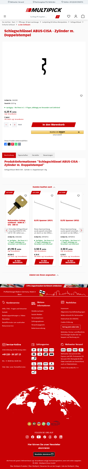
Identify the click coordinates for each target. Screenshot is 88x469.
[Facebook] (32, 437)
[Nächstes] (81, 230)
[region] (44, 66)
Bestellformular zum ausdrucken (13, 322)
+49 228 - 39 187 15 (11, 354)
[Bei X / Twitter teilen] (9, 144)
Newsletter (6, 319)
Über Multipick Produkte (18, 466)
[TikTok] (44, 437)
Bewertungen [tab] (48, 155)
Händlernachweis (37, 311)
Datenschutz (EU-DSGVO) (69, 319)
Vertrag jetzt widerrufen (70, 327)
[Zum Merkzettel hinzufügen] (81, 95)
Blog (77, 466)
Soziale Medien (36, 314)
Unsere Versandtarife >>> (70, 368)
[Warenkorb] (83, 16)
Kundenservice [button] (12, 303)
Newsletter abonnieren (43, 454)
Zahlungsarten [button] (42, 344)
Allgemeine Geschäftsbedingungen (73, 312)
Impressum (65, 308)
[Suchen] (57, 16)
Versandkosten (39, 461)
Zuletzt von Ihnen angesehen (42, 275)
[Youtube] (39, 437)
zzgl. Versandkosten (10, 114)
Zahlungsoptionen (37, 321)
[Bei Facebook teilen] (5, 144)
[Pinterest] (55, 437)
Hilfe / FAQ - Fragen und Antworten (14, 309)
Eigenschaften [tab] (23, 155)
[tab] (9, 155)
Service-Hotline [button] (13, 344)
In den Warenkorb (18, 262)
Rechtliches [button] (71, 303)
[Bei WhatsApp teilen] (16, 144)
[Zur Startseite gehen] (44, 10)
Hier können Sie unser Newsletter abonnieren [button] (44, 446)
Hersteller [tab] (35, 155)
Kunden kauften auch (42, 187)
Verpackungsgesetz (38, 325)
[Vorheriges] (6, 230)
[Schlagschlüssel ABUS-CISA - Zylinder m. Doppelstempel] (44, 66)
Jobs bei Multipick (68, 466)
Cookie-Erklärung (67, 322)
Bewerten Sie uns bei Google (50, 466)
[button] (57, 133)
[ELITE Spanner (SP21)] (44, 205)
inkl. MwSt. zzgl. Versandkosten (14, 119)
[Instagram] (27, 437)
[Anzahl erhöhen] (14, 124)
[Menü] (5, 16)
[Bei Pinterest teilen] (12, 144)
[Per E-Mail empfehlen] (19, 144)
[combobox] (41, 16)
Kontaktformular (19, 367)
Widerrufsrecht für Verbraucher (72, 315)
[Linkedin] (60, 437)
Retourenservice (8, 326)
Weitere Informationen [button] (43, 304)
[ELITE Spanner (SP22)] (70, 205)
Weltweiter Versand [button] (74, 344)
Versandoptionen (37, 318)
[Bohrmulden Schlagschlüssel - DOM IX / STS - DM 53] (17, 205)
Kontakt (4, 312)
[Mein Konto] (76, 16)
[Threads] (50, 437)
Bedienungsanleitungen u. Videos (13, 315)
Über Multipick (34, 466)
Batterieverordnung (38, 328)
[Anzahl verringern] (6, 124)
